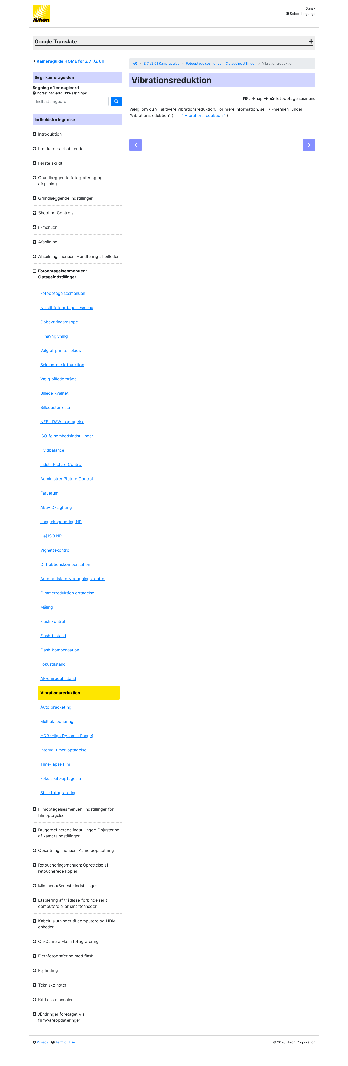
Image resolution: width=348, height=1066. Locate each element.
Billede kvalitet (54, 393)
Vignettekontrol (55, 550)
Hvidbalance (52, 450)
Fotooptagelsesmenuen (62, 293)
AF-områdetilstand (58, 678)
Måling (46, 607)
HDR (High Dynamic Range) (66, 735)
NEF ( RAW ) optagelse (62, 421)
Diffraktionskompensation (65, 564)
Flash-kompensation (59, 649)
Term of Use (65, 1042)
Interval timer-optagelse (63, 749)
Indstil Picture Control (61, 464)
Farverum (49, 493)
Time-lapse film (55, 764)
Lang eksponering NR (61, 521)
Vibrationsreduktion (60, 692)
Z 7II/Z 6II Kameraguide (162, 63)
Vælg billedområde (58, 378)
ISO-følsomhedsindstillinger (66, 435)
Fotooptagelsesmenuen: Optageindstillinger (221, 63)
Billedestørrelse (55, 407)
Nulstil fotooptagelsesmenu (66, 307)
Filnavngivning (54, 336)
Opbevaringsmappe (59, 321)
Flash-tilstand (53, 635)
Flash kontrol (52, 621)
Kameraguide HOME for (70, 61)
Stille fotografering (58, 792)
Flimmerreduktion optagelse (67, 592)
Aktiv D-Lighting (56, 507)
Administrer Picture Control (66, 478)
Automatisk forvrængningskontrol (72, 578)
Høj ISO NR (51, 535)
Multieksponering (56, 721)
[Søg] (116, 101)
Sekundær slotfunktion (62, 364)
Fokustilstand (53, 664)
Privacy (42, 1042)
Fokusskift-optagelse (60, 778)
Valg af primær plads (60, 350)
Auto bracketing (55, 707)
